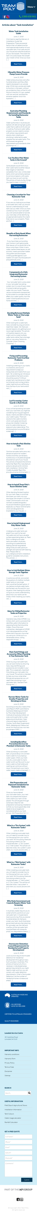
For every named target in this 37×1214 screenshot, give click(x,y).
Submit (26, 1180)
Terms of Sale (9, 1067)
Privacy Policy (9, 1063)
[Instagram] (8, 16)
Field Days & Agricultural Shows (16, 1105)
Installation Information (13, 1110)
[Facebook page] (4, 16)
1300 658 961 (29, 16)
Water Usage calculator (13, 1118)
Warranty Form (10, 1059)
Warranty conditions (12, 1054)
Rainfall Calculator (11, 1122)
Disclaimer (8, 1071)
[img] (29, 1093)
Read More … (18, 64)
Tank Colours (9, 1114)
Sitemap (7, 1075)
